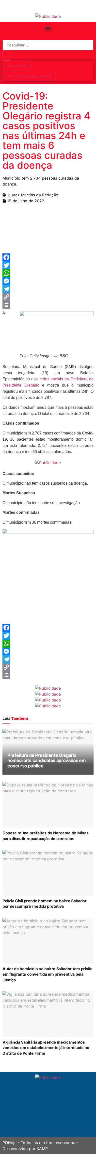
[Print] (48, 305)
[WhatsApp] (48, 273)
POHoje (9, 1142)
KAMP (42, 1148)
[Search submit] (6, 55)
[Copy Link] (48, 297)
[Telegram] (48, 289)
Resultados (17, 65)
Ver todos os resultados (29, 76)
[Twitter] (48, 265)
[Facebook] (48, 257)
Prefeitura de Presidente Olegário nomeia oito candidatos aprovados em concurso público (46, 760)
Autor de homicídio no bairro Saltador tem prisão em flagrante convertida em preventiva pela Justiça (47, 974)
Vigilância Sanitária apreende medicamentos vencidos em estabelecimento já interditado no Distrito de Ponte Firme (45, 1048)
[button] (48, 28)
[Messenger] (48, 281)
